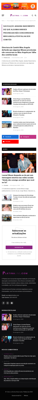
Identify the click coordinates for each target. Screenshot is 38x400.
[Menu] (3, 15)
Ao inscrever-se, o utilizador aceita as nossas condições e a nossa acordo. (20, 253)
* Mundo (5, 171)
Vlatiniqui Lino (8, 353)
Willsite (26, 395)
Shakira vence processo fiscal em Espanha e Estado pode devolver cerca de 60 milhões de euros (23, 207)
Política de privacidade (25, 253)
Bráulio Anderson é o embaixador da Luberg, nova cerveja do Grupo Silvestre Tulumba (24, 113)
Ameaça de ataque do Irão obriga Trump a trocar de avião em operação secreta (24, 197)
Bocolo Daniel (8, 376)
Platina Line (26, 392)
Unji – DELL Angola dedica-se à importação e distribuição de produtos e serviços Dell (20, 379)
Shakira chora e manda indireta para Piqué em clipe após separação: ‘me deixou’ (20, 357)
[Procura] (35, 15)
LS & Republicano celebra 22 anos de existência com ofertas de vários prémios (19, 372)
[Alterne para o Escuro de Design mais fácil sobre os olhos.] (32, 15)
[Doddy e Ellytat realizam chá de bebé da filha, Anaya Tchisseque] (7, 91)
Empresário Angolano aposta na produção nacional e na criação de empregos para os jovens (19, 364)
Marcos (6, 369)
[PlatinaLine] (19, 15)
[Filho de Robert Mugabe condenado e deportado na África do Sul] (7, 218)
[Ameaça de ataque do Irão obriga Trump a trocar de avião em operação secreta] (7, 197)
